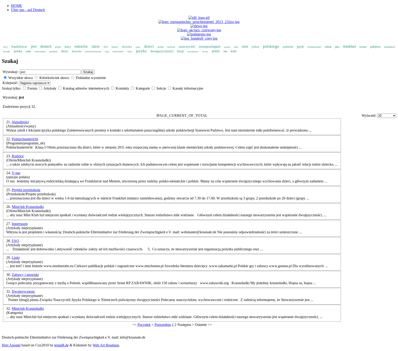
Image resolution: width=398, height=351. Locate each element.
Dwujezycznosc (23, 291)
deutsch (45, 46)
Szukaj (88, 72)
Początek (144, 325)
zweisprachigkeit (209, 46)
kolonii (171, 46)
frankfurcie (19, 46)
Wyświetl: (369, 115)
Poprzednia (163, 325)
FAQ (15, 241)
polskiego (271, 46)
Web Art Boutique (106, 345)
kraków (115, 47)
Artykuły (50, 88)
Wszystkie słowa (20, 78)
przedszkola (389, 47)
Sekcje (161, 88)
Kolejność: (11, 83)
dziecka (77, 51)
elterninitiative (192, 52)
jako (337, 46)
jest (34, 46)
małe (236, 47)
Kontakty (123, 88)
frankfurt (349, 46)
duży (64, 51)
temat (363, 46)
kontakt (6, 51)
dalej (67, 46)
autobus (53, 51)
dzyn (5, 47)
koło (234, 51)
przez (216, 51)
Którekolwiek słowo (54, 78)
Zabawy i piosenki (25, 275)
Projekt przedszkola (26, 190)
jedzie (255, 46)
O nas (16, 173)
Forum (32, 88)
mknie (138, 47)
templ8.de (61, 345)
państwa (375, 46)
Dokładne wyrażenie (91, 78)
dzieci (149, 46)
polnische (288, 46)
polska (18, 51)
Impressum (20, 224)
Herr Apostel (11, 345)
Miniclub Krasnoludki (28, 207)
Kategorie (143, 88)
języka (141, 51)
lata (225, 51)
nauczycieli (187, 46)
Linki (16, 258)
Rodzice (18, 156)
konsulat (227, 47)
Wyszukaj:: (11, 72)
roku (129, 51)
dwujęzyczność (314, 47)
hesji (180, 51)
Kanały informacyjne (188, 88)
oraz (245, 46)
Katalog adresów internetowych (86, 88)
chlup (107, 52)
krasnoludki (118, 51)
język (300, 46)
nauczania (40, 51)
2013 (105, 47)
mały (28, 51)
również (205, 52)
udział (328, 46)
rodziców (81, 46)
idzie (96, 46)
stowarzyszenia (93, 51)
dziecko (127, 46)
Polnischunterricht (25, 139)
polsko (161, 47)
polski (58, 47)
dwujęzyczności (161, 51)
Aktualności (20, 122)
